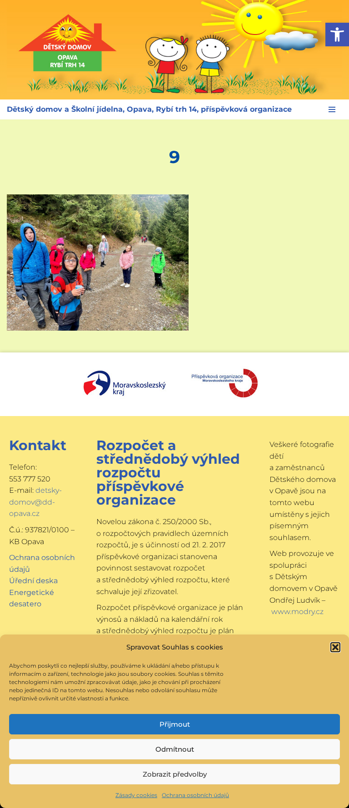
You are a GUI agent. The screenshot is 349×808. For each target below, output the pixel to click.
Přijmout (175, 724)
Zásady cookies (136, 795)
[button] (337, 34)
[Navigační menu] (332, 109)
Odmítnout (174, 749)
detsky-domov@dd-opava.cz (35, 502)
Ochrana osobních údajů (195, 795)
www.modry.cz (297, 611)
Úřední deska (33, 580)
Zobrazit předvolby (175, 774)
